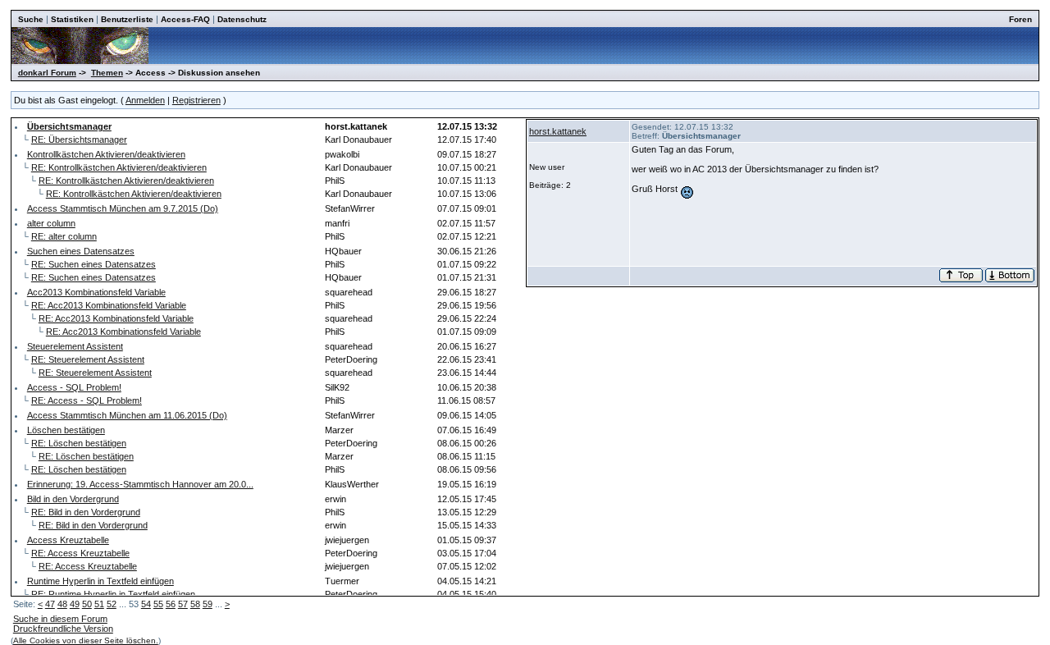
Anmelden (145, 100)
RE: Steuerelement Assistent (87, 359)
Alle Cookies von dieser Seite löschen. (85, 640)
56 (171, 604)
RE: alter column (64, 236)
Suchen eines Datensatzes (81, 251)
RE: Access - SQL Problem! (86, 400)
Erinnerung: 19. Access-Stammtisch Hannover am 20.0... (140, 484)
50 (87, 604)
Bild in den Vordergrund (73, 499)
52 (111, 604)
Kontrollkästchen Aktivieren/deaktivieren (106, 154)
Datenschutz (242, 19)
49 (75, 604)
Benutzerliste (127, 19)
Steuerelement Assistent (75, 346)
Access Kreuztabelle (68, 540)
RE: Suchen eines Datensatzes (93, 264)
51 (99, 604)
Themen (107, 72)
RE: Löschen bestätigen (78, 443)
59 (207, 604)
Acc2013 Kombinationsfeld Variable (96, 292)
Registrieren (196, 100)
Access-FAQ (185, 19)
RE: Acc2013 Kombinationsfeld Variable (108, 305)
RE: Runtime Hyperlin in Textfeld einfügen (113, 594)
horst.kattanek (558, 131)
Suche (30, 19)
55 (158, 604)
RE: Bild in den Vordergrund (85, 512)
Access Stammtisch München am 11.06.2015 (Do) (127, 415)
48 (62, 604)
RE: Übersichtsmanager (79, 139)
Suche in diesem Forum (60, 619)
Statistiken (72, 19)
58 (195, 604)
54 (146, 604)
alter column (51, 223)
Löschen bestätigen (66, 430)
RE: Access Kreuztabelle (80, 553)
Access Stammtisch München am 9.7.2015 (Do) (122, 208)
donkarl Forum (47, 72)
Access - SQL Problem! (74, 387)
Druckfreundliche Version (63, 629)
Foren (1020, 19)
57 (183, 604)
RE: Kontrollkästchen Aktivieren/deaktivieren (119, 167)
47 (50, 604)
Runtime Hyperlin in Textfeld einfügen (100, 581)
